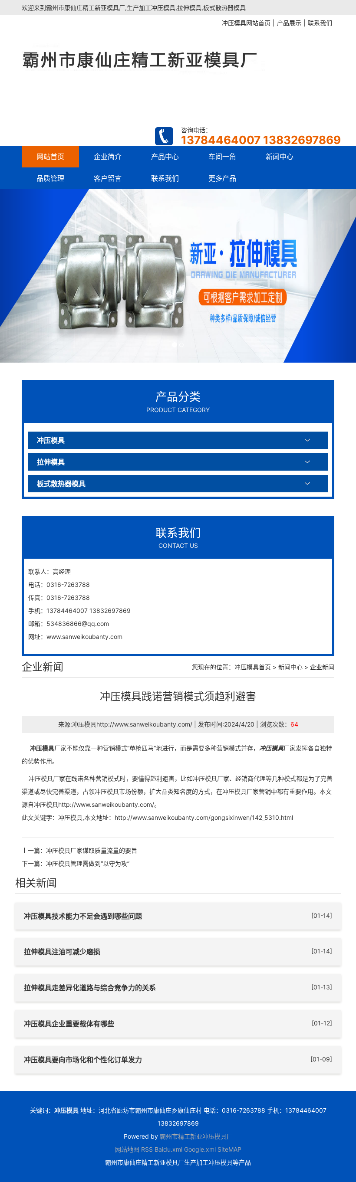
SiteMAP (229, 1149)
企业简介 (108, 156)
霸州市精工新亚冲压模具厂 (196, 1136)
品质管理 (50, 178)
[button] (26, 276)
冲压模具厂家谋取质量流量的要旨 (91, 850)
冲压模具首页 (252, 667)
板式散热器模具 (61, 483)
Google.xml (200, 1149)
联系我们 (165, 178)
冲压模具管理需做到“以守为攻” (87, 863)
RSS (147, 1149)
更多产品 (222, 178)
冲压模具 (51, 440)
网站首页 (50, 156)
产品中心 (165, 156)
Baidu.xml (168, 1149)
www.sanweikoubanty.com (84, 636)
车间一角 (222, 156)
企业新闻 (322, 667)
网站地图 (127, 1149)
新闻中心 (279, 156)
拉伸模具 (51, 462)
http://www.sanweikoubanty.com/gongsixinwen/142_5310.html (204, 817)
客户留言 (108, 178)
